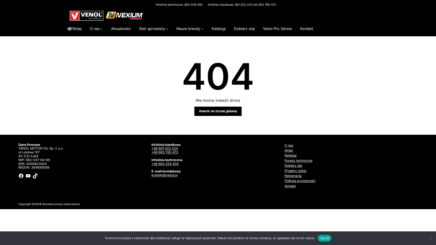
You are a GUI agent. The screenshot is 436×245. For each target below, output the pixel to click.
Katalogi (291, 155)
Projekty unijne (295, 171)
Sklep (289, 150)
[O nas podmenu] (102, 28)
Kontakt (290, 186)
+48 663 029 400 (165, 164)
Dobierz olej (293, 165)
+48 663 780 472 (164, 152)
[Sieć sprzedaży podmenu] (167, 28)
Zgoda (324, 238)
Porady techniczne (298, 160)
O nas (289, 145)
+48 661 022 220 (164, 148)
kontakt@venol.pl (164, 175)
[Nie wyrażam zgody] (430, 238)
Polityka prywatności (300, 181)
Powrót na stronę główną (218, 111)
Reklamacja (293, 176)
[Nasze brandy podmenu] (202, 28)
